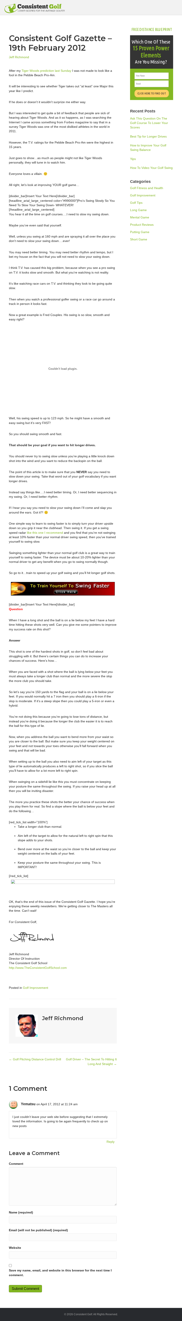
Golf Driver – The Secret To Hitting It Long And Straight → (91, 1061)
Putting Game (139, 232)
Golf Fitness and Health (146, 188)
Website (15, 1247)
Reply (111, 1141)
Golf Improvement (35, 987)
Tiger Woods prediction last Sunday (46, 70)
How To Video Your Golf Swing (151, 168)
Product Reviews (142, 224)
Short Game (138, 239)
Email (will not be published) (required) (38, 1230)
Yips (133, 159)
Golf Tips (136, 202)
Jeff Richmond (19, 57)
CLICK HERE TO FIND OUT (151, 93)
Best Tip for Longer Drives (148, 136)
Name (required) (21, 1212)
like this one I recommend (45, 532)
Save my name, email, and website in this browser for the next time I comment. (60, 1273)
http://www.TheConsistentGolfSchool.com (38, 967)
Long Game (138, 210)
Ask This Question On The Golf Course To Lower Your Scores (149, 123)
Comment (16, 1163)
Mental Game (139, 217)
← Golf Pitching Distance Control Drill (35, 1059)
